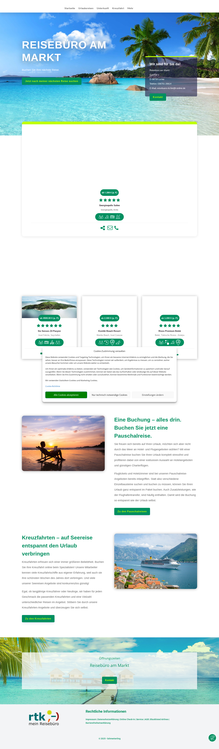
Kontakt (158, 97)
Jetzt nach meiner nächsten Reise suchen (51, 81)
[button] (102, 228)
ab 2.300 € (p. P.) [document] (109, 318)
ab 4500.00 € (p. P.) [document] (49, 318)
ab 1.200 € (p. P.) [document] (109, 192)
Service (139, 719)
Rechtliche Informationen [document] (106, 711)
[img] (101, 216)
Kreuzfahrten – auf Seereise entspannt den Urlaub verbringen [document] (57, 546)
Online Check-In (127, 719)
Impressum (91, 719)
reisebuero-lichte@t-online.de (171, 88)
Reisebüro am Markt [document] (109, 665)
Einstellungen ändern (153, 394)
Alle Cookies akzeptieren (66, 394)
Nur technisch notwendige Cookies (109, 394)
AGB (147, 719)
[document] (109, 205)
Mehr (130, 8)
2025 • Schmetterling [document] (110, 738)
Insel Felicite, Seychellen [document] (49, 335)
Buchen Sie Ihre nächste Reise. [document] (40, 69)
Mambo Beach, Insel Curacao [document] (109, 335)
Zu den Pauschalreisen (132, 511)
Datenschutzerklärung (108, 719)
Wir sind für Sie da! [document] (165, 64)
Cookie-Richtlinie (52, 386)
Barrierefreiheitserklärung (98, 723)
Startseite (70, 8)
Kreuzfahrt (118, 8)
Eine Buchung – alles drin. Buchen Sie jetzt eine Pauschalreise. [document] (147, 428)
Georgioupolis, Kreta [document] (109, 210)
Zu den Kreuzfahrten (38, 618)
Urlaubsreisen (85, 8)
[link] (109, 180)
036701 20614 (164, 83)
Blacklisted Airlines (159, 719)
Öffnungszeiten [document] (109, 658)
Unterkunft (103, 8)
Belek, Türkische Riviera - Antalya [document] (169, 335)
